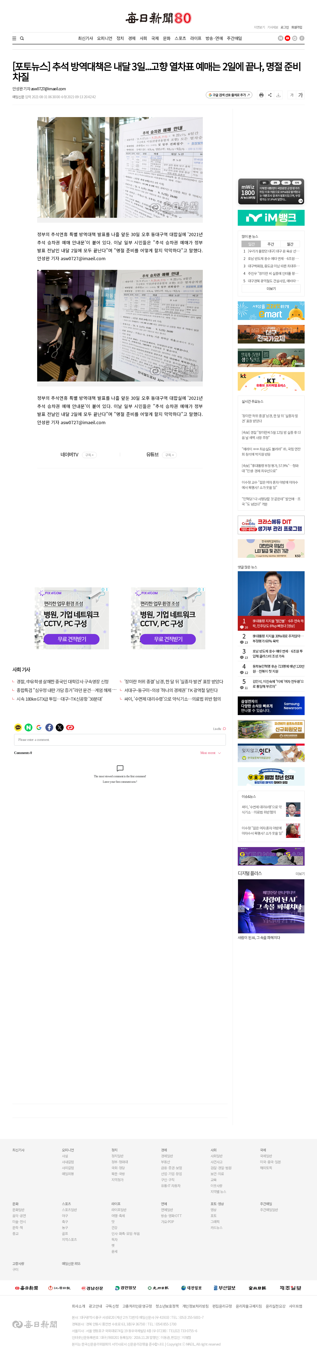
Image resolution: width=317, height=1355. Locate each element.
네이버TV (76, 454)
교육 (213, 1179)
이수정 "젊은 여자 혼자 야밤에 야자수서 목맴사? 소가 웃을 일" (262, 830)
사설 (65, 1156)
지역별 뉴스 (218, 1191)
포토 (213, 1215)
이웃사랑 (216, 1185)
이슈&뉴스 (249, 796)
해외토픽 (266, 1167)
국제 (155, 38)
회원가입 (296, 27)
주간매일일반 (269, 1209)
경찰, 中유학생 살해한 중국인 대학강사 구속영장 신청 (62, 681)
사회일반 (216, 1156)
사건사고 (216, 1162)
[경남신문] (92, 1288)
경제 (131, 38)
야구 (65, 1215)
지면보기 (259, 27)
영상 (213, 1209)
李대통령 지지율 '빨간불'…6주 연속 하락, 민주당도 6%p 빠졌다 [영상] (278, 623)
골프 (65, 1233)
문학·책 (17, 1227)
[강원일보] (59, 1288)
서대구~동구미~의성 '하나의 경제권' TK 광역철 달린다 (171, 690)
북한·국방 (118, 1173)
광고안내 (95, 1306)
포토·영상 (217, 1203)
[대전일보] (191, 1287)
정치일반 (117, 1156)
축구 (65, 1221)
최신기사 (85, 38)
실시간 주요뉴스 (252, 401)
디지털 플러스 (250, 873)
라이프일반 (118, 1209)
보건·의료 (217, 1173)
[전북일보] (257, 1288)
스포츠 (180, 38)
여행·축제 (118, 1215)
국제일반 (266, 1156)
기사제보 (272, 27)
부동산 (165, 1162)
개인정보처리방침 (195, 1306)
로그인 (285, 27)
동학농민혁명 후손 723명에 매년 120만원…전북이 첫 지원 (278, 669)
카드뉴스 (216, 1227)
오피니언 (104, 38)
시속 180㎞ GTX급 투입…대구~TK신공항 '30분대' (59, 698)
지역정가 (117, 1179)
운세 (114, 1251)
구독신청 (112, 1306)
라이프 (195, 38)
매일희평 (68, 1173)
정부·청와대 (119, 1162)
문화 (166, 38)
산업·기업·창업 (171, 1173)
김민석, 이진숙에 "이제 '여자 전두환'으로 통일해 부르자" (278, 684)
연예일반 (167, 1209)
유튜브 (160, 454)
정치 (120, 38)
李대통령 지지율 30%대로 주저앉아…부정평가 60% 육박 (278, 638)
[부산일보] (224, 1287)
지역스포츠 (69, 1239)
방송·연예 (214, 38)
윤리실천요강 (276, 1306)
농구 (65, 1227)
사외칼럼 (68, 1167)
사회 (143, 38)
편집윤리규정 (222, 1306)
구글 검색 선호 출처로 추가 (229, 95)
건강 (114, 1227)
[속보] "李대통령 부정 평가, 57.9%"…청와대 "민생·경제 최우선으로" (270, 468)
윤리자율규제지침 (249, 1306)
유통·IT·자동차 (170, 1185)
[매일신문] (26, 1287)
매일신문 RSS (71, 1263)
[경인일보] (125, 1288)
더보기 (300, 873)
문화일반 (18, 1209)
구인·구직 (167, 1179)
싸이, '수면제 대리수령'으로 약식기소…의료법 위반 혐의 (172, 698)
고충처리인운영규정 (137, 1306)
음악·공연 (19, 1215)
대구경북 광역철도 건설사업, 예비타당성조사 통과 (281, 280)
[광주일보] (158, 1288)
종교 (15, 1233)
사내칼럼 (68, 1162)
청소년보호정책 (167, 1306)
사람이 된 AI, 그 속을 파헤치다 (259, 937)
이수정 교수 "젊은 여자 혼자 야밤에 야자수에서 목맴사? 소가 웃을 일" (270, 485)
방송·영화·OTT (171, 1215)
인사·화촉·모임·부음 (125, 1233)
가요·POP (167, 1221)
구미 (15, 1269)
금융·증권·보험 (171, 1167)
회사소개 (78, 1306)
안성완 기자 (21, 89)
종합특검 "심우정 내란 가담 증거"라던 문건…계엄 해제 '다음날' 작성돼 (77, 690)
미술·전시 (19, 1221)
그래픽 (215, 1221)
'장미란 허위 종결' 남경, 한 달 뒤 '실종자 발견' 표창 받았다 (173, 681)
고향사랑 (18, 1263)
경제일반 (167, 1156)
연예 (164, 1203)
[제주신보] (290, 1288)
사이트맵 (295, 1306)
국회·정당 (118, 1167)
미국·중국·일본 (270, 1162)
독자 (114, 1239)
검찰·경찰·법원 (221, 1167)
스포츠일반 (69, 1209)
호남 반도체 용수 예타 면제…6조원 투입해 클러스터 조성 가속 (278, 654)
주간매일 (234, 38)
